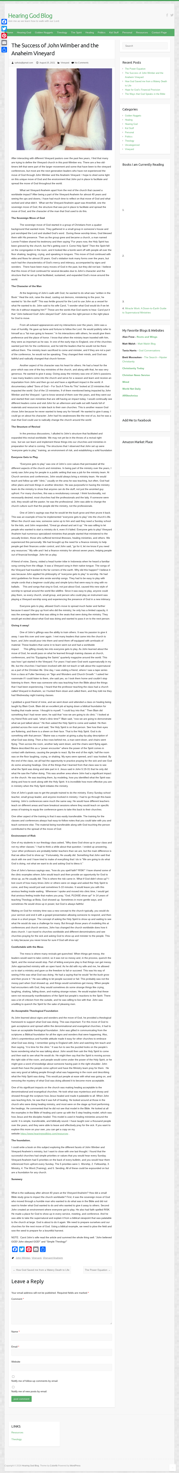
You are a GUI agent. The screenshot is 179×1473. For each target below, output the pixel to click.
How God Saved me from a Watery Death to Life (41, 1269)
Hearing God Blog (30, 15)
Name (15, 1331)
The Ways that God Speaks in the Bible (145, 94)
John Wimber (23, 1257)
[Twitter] (4, 28)
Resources (142, 32)
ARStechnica (130, 395)
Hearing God (24, 32)
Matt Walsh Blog (147, 343)
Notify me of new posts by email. (29, 1391)
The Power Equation (97, 1269)
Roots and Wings (147, 336)
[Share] (4, 49)
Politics (101, 32)
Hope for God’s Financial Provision (142, 89)
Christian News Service (136, 375)
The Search (150, 357)
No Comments (81, 63)
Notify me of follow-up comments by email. (34, 1380)
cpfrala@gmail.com (24, 63)
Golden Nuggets (44, 32)
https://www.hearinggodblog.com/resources (44, 1133)
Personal (127, 32)
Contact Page (159, 32)
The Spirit (76, 32)
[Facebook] (4, 21)
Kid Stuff (114, 32)
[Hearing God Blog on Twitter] (172, 15)
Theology (62, 32)
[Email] (4, 42)
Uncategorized (132, 145)
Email (15, 1346)
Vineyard (65, 63)
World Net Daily (131, 388)
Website (15, 1361)
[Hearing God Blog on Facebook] (167, 15)
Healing (89, 32)
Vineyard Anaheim (53, 1257)
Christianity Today (133, 368)
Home (9, 32)
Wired (125, 382)
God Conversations (149, 350)
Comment (17, 1299)
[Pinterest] (4, 35)
